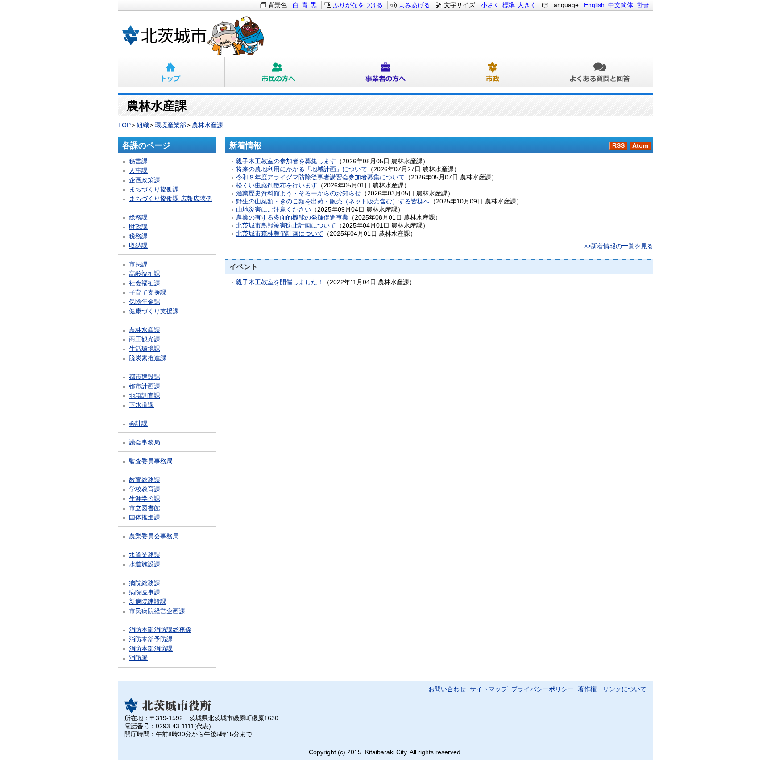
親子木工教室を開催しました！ (279, 282)
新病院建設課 (147, 601)
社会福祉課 (144, 283)
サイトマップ (488, 689)
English (594, 5)
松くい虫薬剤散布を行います (276, 185)
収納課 (138, 245)
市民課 (138, 264)
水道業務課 (144, 555)
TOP (124, 125)
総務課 (138, 217)
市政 (492, 72)
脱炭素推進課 (147, 358)
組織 (143, 125)
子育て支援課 (147, 292)
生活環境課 (144, 348)
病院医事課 (144, 592)
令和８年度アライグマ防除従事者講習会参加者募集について (320, 177)
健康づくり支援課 (154, 311)
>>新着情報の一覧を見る (618, 246)
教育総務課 (144, 480)
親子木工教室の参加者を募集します (286, 161)
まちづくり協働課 (154, 189)
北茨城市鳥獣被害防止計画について (286, 225)
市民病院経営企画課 (157, 611)
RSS (618, 145)
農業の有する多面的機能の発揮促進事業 (292, 217)
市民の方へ (278, 72)
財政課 (138, 227)
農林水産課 (207, 125)
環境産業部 (170, 125)
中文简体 (620, 5)
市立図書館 (144, 508)
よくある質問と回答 (599, 72)
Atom (640, 145)
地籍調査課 (144, 395)
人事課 (138, 170)
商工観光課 (144, 339)
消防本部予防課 (151, 639)
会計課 (138, 423)
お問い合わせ (447, 689)
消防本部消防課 (151, 648)
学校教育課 (144, 489)
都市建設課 (144, 377)
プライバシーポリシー (542, 689)
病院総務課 (144, 583)
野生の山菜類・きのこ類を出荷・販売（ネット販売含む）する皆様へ (333, 201)
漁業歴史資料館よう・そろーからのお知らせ (298, 193)
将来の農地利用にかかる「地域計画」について (301, 169)
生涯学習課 (144, 498)
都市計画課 (144, 386)
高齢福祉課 (144, 273)
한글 (643, 5)
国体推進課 (144, 517)
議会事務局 (144, 442)
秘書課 (138, 161)
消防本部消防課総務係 (160, 630)
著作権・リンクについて (612, 689)
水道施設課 (144, 564)
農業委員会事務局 (154, 536)
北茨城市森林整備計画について (279, 233)
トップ (171, 72)
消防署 (138, 658)
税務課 (138, 236)
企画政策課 (144, 180)
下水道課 (141, 405)
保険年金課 (144, 302)
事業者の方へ (385, 72)
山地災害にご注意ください (273, 209)
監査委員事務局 (151, 461)
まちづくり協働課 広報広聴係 (170, 198)
